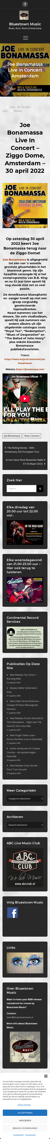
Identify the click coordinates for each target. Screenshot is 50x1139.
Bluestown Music (25, 24)
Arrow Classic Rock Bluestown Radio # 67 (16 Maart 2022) (25, 461)
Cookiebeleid (18, 1135)
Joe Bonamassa (12, 435)
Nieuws (18, 110)
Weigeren (25, 1120)
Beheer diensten (24, 1105)
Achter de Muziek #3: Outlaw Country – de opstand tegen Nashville (23, 752)
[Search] (39, 488)
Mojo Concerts (32, 435)
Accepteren (25, 1112)
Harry (12, 107)
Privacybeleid (30, 1135)
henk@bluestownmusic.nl (20, 1017)
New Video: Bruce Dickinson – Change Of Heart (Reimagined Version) (24, 705)
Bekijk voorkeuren (25, 1128)
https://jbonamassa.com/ (30, 369)
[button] (45, 1076)
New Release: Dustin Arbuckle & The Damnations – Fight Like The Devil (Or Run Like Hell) (25, 722)
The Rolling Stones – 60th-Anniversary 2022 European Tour (22, 449)
